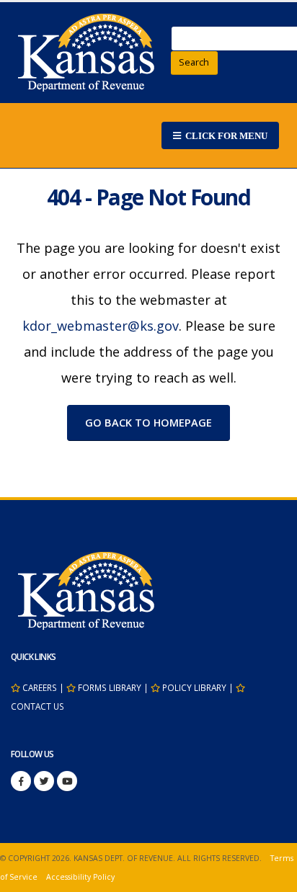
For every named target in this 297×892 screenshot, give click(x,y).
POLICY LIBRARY (194, 687)
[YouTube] (67, 781)
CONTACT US (37, 706)
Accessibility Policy (80, 877)
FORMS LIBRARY (109, 687)
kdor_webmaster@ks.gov (100, 325)
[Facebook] (21, 781)
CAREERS (39, 687)
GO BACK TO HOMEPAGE (148, 422)
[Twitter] (44, 781)
